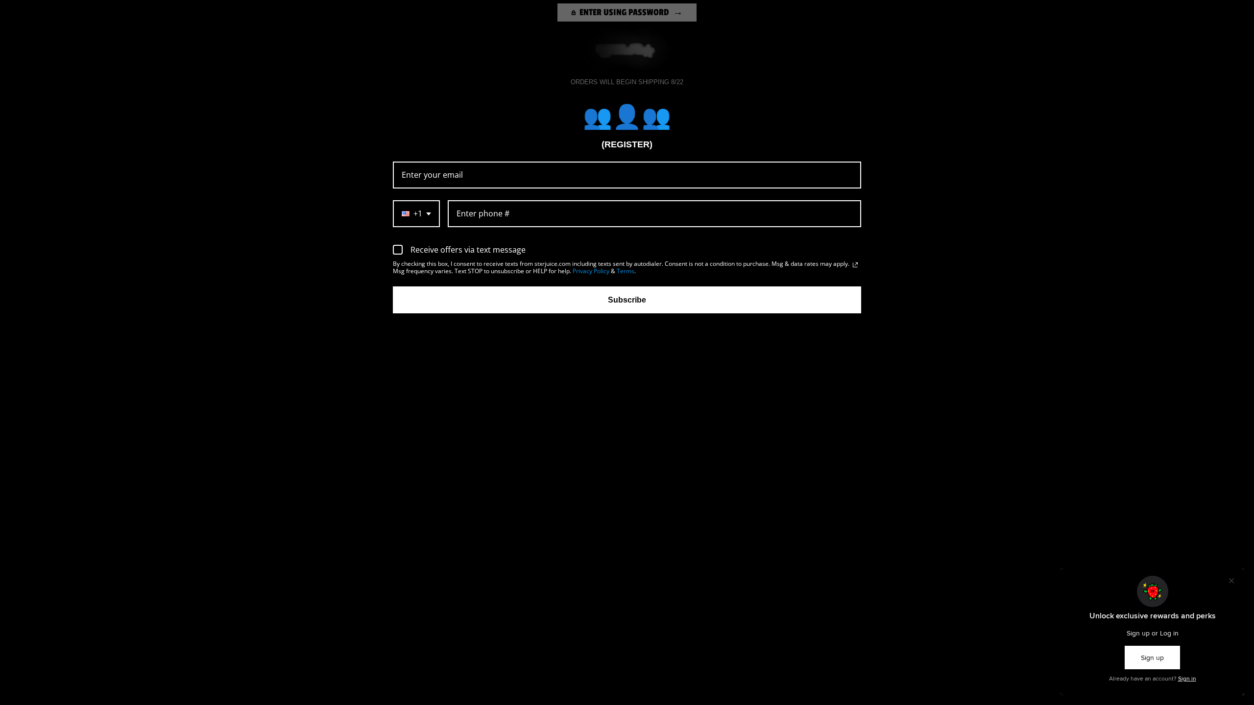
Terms (625, 271)
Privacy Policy (591, 271)
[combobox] (416, 213)
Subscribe (627, 300)
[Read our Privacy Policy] (855, 265)
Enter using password (624, 12)
